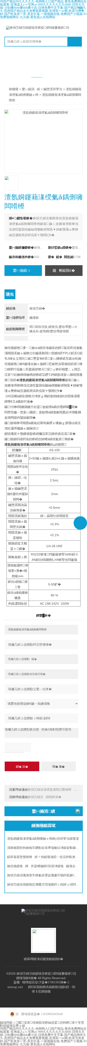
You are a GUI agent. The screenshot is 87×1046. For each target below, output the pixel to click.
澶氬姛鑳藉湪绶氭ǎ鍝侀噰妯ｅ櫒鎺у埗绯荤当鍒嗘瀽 (43, 838)
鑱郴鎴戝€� (64, 270)
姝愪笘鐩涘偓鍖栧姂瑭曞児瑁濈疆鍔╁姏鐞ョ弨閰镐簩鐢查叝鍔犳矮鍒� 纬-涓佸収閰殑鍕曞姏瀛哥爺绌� (43, 884)
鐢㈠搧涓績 (31, 89)
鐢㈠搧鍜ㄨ (23, 270)
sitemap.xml (15, 987)
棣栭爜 (13, 89)
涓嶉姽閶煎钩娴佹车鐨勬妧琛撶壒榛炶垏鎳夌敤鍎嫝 (43, 848)
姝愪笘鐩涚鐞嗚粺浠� (44, 797)
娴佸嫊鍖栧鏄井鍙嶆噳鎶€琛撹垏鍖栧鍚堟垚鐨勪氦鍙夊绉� (43, 866)
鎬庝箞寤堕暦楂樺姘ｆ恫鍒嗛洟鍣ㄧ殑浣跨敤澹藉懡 (43, 857)
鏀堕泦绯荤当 (53, 89)
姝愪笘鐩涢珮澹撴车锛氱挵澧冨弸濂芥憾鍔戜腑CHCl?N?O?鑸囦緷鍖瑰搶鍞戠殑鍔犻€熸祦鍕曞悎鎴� (43, 875)
